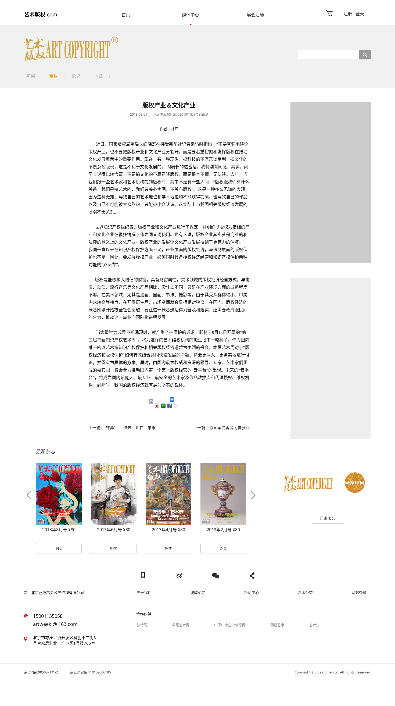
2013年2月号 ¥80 (223, 530)
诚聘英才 (197, 592)
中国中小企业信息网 (230, 624)
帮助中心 (251, 592)
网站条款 (359, 592)
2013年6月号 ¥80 (113, 530)
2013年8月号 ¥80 (59, 530)
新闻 (31, 76)
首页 (125, 15)
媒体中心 (190, 15)
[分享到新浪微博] (157, 406)
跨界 (76, 76)
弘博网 (142, 624)
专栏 (53, 76)
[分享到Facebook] (169, 406)
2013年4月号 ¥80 (168, 530)
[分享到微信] (151, 401)
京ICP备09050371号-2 (41, 672)
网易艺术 (277, 624)
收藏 (98, 76)
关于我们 (144, 592)
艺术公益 (305, 592)
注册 (347, 14)
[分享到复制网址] (176, 406)
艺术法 (314, 624)
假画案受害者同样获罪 (229, 427)
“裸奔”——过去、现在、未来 (130, 427)
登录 (360, 14)
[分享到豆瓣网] (163, 406)
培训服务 (327, 518)
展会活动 (255, 15)
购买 (58, 549)
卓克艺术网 (180, 624)
